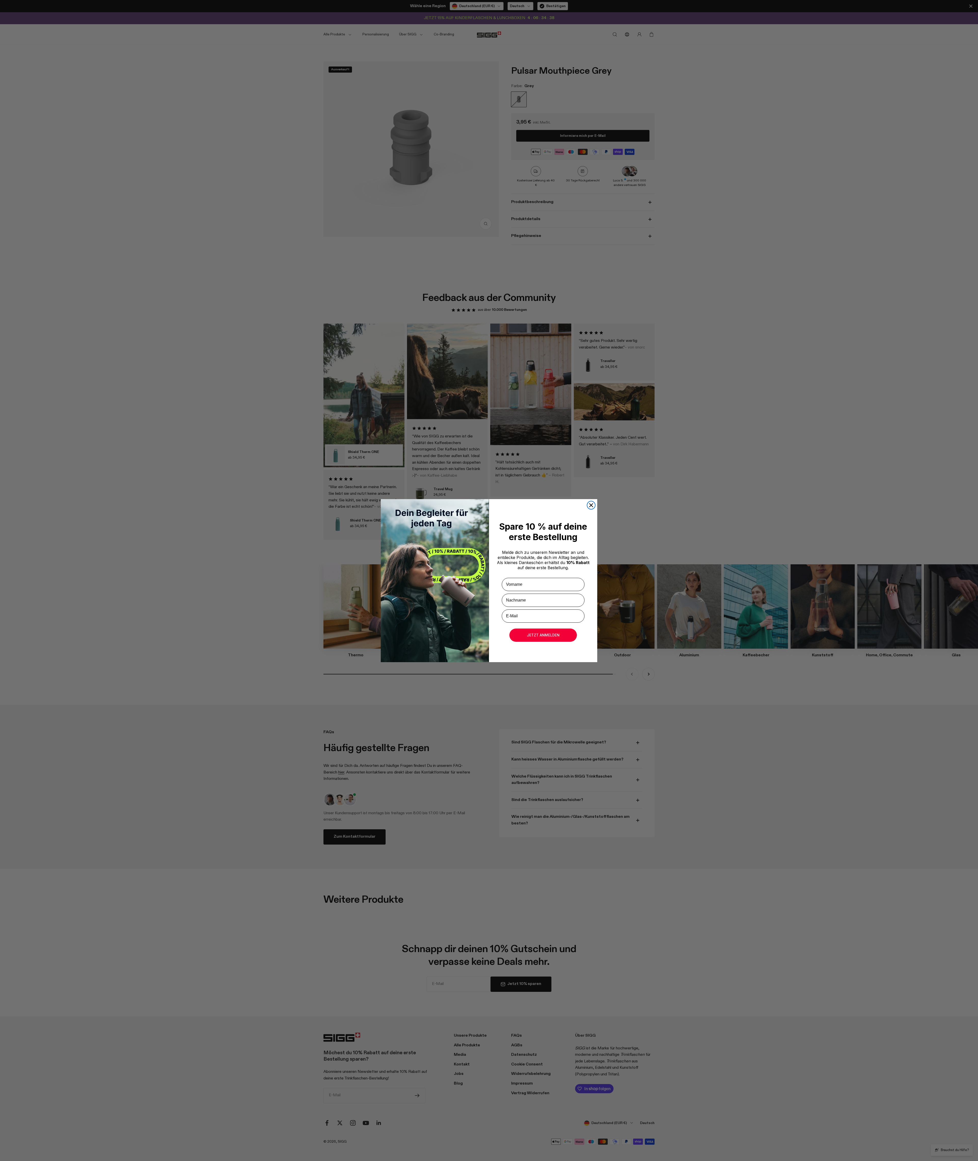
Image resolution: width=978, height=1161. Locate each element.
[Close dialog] (591, 505)
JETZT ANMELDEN (543, 635)
